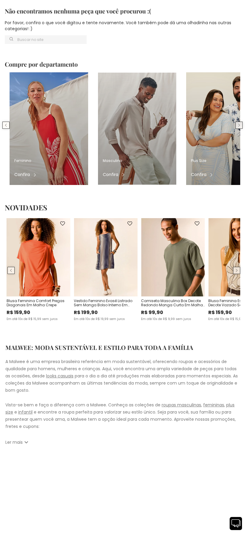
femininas (213, 405)
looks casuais (60, 376)
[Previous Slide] (6, 125)
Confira (22, 174)
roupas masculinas (181, 405)
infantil (25, 412)
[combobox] (46, 39)
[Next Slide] (239, 125)
